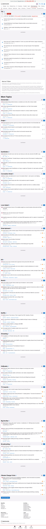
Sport (29, 6)
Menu (26, 527)
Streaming (23, 8)
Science (43, 6)
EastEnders (5, 8)
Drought (7, 481)
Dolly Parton (5, 233)
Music (14, 233)
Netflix (4, 344)
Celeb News (5, 225)
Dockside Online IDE (4, 517)
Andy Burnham (11, 277)
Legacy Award (5, 391)
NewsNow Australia (27, 510)
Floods (7, 299)
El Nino (4, 490)
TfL (3, 273)
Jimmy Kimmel (14, 396)
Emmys (14, 391)
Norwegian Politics (6, 295)
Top (2, 13)
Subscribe (3, 507)
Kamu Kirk (4, 441)
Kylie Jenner (5, 241)
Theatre (11, 246)
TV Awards (28, 8)
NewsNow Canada (26, 509)
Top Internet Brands (13, 326)
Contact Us (3, 506)
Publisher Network (4, 513)
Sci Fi (7, 352)
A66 (10, 264)
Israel (13, 285)
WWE (4, 326)
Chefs (8, 453)
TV (1, 8)
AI (16, 6)
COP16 (4, 481)
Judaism (4, 268)
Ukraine (4, 6)
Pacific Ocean (8, 490)
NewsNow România (27, 507)
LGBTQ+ (8, 441)
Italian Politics (5, 290)
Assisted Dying (5, 277)
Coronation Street (40, 8)
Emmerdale (34, 8)
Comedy (6, 448)
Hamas (4, 285)
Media (10, 448)
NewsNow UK (25, 504)
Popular (8, 13)
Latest (5, 13)
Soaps (19, 8)
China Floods (5, 485)
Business (20, 6)
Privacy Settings (26, 518)
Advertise (3, 514)
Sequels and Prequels (14, 317)
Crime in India (12, 268)
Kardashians (10, 241)
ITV (8, 125)
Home (2, 504)
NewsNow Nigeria (26, 506)
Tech (39, 6)
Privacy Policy (26, 513)
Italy (9, 290)
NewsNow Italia (26, 508)
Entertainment (34, 6)
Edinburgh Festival (6, 246)
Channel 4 (4, 379)
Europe (9, 273)
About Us (2, 505)
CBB (16, 436)
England (16, 277)
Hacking (7, 407)
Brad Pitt (4, 317)
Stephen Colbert (5, 396)
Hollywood (8, 317)
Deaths (14, 295)
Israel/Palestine (8, 285)
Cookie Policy (25, 514)
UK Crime (13, 264)
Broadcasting (11, 125)
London (6, 273)
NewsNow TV (3, 508)
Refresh (31, 527)
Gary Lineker (5, 330)
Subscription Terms (27, 517)
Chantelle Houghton (6, 436)
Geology (12, 485)
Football (25, 6)
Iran (8, 6)
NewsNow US (26, 505)
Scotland (8, 322)
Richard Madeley (6, 457)
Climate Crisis (13, 6)
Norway (11, 295)
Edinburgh (15, 246)
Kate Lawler (5, 431)
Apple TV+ (4, 338)
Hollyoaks (10, 8)
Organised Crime (6, 264)
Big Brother (15, 8)
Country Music (10, 233)
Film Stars (13, 401)
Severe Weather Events (13, 299)
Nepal (4, 299)
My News (20, 527)
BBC (3, 156)
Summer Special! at (22, 1)
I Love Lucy (10, 391)
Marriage (7, 160)
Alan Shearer (10, 330)
